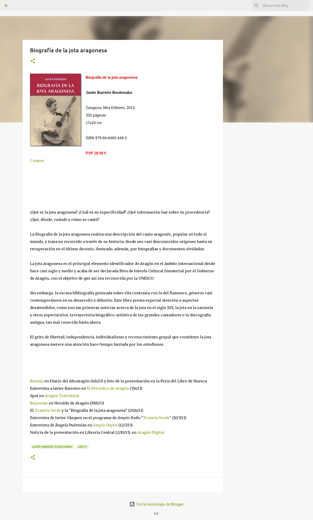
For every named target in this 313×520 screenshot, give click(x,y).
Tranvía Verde (48, 410)
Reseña (37, 381)
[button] (33, 61)
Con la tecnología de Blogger (159, 504)
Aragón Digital (105, 425)
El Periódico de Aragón (108, 388)
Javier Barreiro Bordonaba (52, 446)
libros (82, 446)
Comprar (37, 161)
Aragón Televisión (62, 395)
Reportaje (39, 403)
